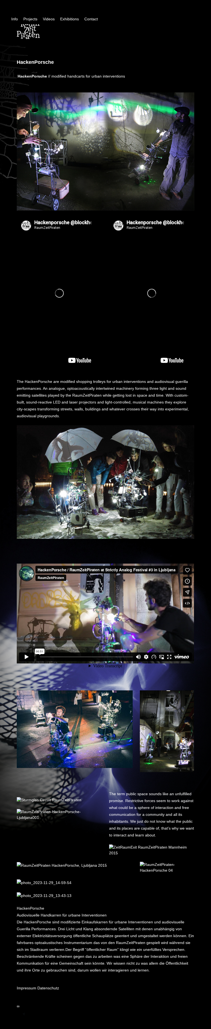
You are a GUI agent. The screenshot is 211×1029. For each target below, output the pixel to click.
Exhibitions (69, 19)
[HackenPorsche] (105, 481)
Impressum (26, 988)
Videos (49, 19)
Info (14, 19)
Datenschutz (48, 988)
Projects (30, 19)
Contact (91, 19)
